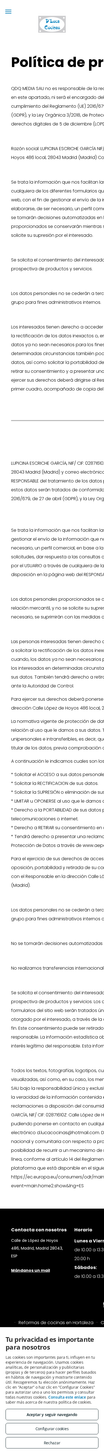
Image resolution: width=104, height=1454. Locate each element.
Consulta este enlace (67, 1397)
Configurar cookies (52, 1428)
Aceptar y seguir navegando (52, 1414)
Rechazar (52, 1442)
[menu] (8, 11)
